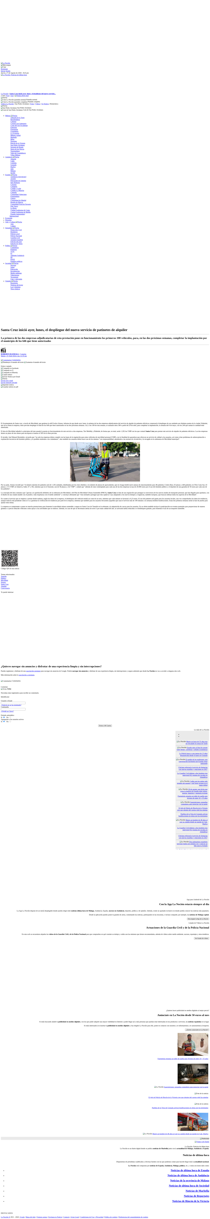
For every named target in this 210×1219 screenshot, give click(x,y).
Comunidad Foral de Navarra (20, 204)
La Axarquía (14, 133)
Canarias (13, 185)
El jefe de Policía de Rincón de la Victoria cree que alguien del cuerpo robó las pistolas (192, 809)
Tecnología (14, 277)
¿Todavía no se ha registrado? (11, 705)
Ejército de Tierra (16, 244)
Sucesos (13, 265)
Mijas (12, 139)
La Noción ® (5, 1217)
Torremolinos (15, 151)
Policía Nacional (16, 236)
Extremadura (14, 196)
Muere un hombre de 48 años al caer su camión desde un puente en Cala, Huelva (193, 822)
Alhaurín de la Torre (17, 118)
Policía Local (15, 234)
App (12, 96)
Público (3, 578)
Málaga (8, 116)
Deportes (8, 220)
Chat (3, 96)
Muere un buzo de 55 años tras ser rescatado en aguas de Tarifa (196, 742)
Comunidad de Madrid (18, 200)
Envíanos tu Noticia (55, 1217)
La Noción (4, 94)
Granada (13, 165)
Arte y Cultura (10, 222)
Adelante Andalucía (17, 255)
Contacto (66, 1217)
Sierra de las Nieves (17, 149)
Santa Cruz (5, 584)
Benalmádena (15, 120)
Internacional (14, 216)
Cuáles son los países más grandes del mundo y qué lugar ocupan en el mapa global (192, 783)
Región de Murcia (16, 202)
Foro (7, 96)
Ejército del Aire (16, 242)
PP (11, 257)
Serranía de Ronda (16, 147)
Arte (12, 224)
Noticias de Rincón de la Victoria (190, 1201)
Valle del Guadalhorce (18, 153)
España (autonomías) (17, 214)
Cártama (13, 122)
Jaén (12, 169)
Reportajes (14, 283)
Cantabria (13, 186)
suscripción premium (33, 671)
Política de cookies (110, 1217)
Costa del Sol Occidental (19, 125)
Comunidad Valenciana (18, 194)
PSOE (12, 259)
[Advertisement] (66, 16)
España (8, 175)
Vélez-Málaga (15, 155)
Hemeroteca (54, 104)
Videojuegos (14, 275)
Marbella (13, 137)
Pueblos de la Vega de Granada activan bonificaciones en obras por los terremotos (192, 815)
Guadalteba (14, 131)
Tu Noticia (45, 104)
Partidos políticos (16, 261)
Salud (12, 267)
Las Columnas (15, 287)
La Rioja (13, 208)
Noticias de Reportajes (196, 1195)
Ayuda (22, 1217)
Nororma (13, 141)
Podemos (13, 249)
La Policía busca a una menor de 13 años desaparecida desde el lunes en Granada (193, 754)
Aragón (13, 179)
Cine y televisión (16, 279)
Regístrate (4, 69)
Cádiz (12, 161)
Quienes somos (42, 1217)
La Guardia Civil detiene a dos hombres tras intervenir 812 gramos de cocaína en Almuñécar (192, 775)
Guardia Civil (15, 238)
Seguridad (9, 228)
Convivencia (5, 588)
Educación (14, 269)
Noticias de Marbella (197, 1190)
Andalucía (9, 157)
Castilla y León (15, 188)
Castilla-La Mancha (17, 190)
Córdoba (13, 163)
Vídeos (37, 104)
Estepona (13, 127)
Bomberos (14, 232)
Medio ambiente (16, 273)
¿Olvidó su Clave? (7, 711)
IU (11, 253)
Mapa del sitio (30, 1217)
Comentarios (16, 360)
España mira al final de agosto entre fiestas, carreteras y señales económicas (192, 748)
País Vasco (14, 206)
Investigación (15, 271)
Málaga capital (15, 135)
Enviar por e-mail (7, 381)
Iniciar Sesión (5, 71)
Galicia (12, 198)
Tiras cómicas (15, 289)
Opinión (8, 281)
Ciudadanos (14, 248)
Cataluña (13, 192)
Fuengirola (14, 129)
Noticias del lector (16, 285)
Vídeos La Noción (7, 104)
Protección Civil (16, 230)
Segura (3, 582)
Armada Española (16, 240)
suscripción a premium (26, 675)
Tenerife (4, 576)
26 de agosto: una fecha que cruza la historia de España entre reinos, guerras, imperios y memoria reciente (193, 791)
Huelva (13, 167)
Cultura (13, 226)
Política (8, 246)
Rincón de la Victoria (17, 143)
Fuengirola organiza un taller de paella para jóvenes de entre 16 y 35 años (192, 797)
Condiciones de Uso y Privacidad (91, 1217)
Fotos (32, 104)
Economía (8, 218)
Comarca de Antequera (18, 123)
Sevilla (12, 173)
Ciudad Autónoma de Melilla (20, 212)
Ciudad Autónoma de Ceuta (20, 210)
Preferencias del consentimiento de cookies (133, 1217)
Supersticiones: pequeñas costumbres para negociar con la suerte (194, 803)
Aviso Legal (75, 1217)
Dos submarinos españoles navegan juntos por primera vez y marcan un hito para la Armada (192, 844)
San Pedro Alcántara (22, 104)
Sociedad (8, 263)
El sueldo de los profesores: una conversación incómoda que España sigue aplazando (193, 761)
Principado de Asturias (18, 181)
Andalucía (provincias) (18, 177)
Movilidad (4, 580)
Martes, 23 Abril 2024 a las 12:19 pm (14, 356)
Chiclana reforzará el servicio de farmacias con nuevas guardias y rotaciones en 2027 (192, 768)
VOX (12, 251)
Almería (13, 159)
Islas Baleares (15, 183)
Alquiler (4, 586)
